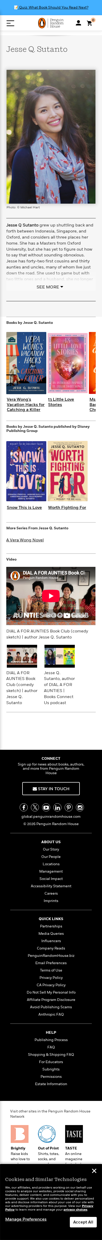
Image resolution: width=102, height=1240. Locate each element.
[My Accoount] (78, 22)
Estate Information (51, 1083)
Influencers (51, 940)
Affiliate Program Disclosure (51, 999)
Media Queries (51, 933)
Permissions (51, 1076)
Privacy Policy (51, 977)
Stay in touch (53, 789)
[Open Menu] (10, 23)
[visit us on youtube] (46, 807)
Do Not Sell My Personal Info (51, 992)
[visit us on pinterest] (69, 807)
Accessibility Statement (51, 886)
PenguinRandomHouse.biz (51, 955)
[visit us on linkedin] (57, 807)
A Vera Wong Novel (25, 540)
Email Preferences (51, 963)
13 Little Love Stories (61, 402)
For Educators (51, 1061)
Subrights (51, 1069)
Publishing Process (51, 1039)
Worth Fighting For (67, 507)
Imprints (51, 900)
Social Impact (51, 878)
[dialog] (51, 1202)
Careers (51, 893)
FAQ (51, 1047)
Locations (51, 864)
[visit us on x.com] (35, 807)
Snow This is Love (24, 507)
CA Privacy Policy (51, 985)
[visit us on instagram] (80, 807)
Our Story (51, 849)
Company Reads (51, 948)
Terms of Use (51, 970)
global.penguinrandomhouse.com (51, 816)
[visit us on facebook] (24, 807)
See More (48, 287)
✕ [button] (94, 1171)
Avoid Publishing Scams (51, 1007)
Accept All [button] (83, 1222)
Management (51, 871)
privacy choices (75, 1209)
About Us (51, 842)
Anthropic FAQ (51, 1014)
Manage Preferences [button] (26, 1219)
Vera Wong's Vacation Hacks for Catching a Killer (25, 404)
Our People (51, 856)
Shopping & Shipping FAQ (51, 1054)
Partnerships (51, 926)
